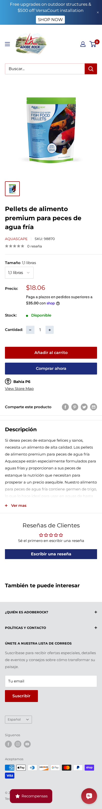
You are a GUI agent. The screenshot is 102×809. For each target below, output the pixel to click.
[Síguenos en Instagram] (17, 744)
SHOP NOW (50, 19)
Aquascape (16, 239)
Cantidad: (14, 329)
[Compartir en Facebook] (65, 406)
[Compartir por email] (93, 406)
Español (14, 719)
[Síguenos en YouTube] (27, 744)
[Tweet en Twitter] (84, 406)
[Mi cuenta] (82, 44)
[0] (93, 44)
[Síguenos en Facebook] (8, 744)
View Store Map (19, 388)
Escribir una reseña (51, 554)
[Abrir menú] (7, 44)
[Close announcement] (98, 12)
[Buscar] (91, 68)
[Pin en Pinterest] (74, 406)
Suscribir (21, 696)
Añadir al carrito (51, 352)
